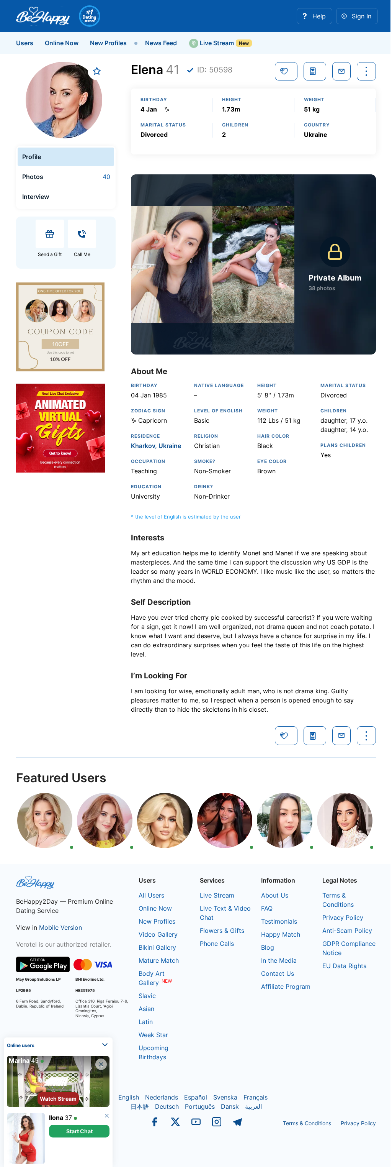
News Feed (161, 43)
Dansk (230, 1106)
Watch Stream (58, 1098)
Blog (267, 947)
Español (195, 1097)
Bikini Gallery (157, 947)
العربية (253, 1106)
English (128, 1097)
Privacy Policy (342, 917)
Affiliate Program (285, 986)
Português (200, 1106)
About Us (274, 895)
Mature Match (159, 960)
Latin (146, 1022)
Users (24, 43)
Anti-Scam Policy (347, 930)
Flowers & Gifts (222, 930)
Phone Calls (217, 943)
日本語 (140, 1106)
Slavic (147, 996)
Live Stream (216, 43)
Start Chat (79, 1131)
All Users (151, 895)
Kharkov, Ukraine (156, 446)
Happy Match (280, 934)
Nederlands (161, 1097)
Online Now (61, 43)
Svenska (225, 1097)
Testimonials (279, 921)
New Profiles (108, 43)
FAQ (267, 908)
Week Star (153, 1035)
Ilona (56, 1117)
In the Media (279, 960)
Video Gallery (158, 934)
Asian (146, 1009)
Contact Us (277, 973)
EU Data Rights (344, 966)
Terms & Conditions (307, 1123)
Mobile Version (60, 927)
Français (255, 1097)
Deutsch (167, 1106)
